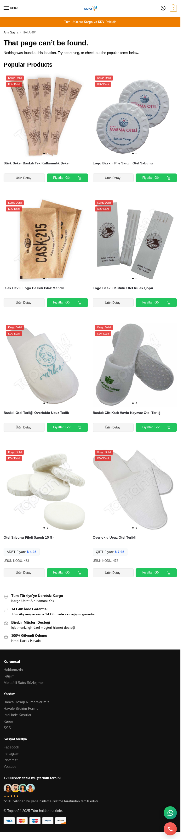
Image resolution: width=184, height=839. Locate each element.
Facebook (11, 747)
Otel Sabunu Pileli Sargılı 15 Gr (29, 537)
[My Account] (163, 8)
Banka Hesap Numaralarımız (26, 702)
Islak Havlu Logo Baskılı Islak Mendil (34, 288)
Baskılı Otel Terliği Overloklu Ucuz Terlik (36, 413)
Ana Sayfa (11, 32)
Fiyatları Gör (61, 177)
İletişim (9, 676)
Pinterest (10, 760)
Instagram (11, 754)
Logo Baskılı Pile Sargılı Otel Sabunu (123, 163)
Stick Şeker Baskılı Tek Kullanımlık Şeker (37, 163)
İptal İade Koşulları (18, 715)
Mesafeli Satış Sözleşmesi (24, 683)
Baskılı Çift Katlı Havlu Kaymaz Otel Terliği (127, 413)
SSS (7, 728)
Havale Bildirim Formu (21, 708)
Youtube (10, 767)
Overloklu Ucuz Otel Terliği (114, 537)
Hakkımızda (13, 670)
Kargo (8, 721)
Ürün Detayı (24, 178)
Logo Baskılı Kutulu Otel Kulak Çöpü (123, 288)
